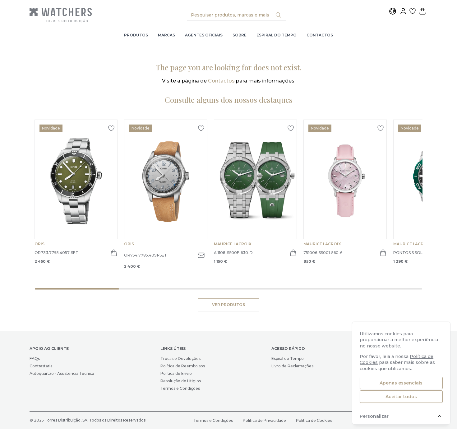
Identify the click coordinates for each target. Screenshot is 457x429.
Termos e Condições (180, 388)
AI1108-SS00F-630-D (233, 252)
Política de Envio (176, 373)
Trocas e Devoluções (180, 358)
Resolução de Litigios (180, 381)
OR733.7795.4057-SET (56, 252)
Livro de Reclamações (292, 366)
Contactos (320, 35)
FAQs (35, 358)
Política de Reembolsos (182, 366)
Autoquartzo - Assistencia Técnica (62, 373)
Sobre (240, 35)
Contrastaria (41, 366)
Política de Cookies (314, 420)
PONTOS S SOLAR (410, 252)
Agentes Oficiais (204, 35)
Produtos (136, 35)
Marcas (166, 35)
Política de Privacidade (264, 420)
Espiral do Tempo (276, 35)
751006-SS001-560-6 (322, 252)
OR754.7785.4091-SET (145, 255)
